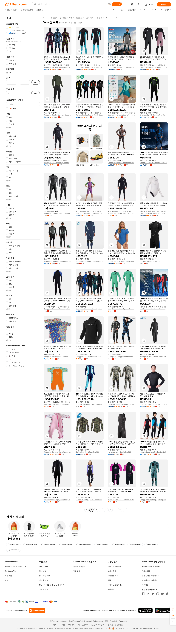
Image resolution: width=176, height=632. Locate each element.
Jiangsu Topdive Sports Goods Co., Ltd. (90, 115)
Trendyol (113, 621)
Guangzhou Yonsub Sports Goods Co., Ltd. (122, 213)
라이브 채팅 (112, 571)
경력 (6, 580)
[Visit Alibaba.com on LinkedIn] (148, 593)
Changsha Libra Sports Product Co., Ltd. (57, 404)
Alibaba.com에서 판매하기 (151, 566)
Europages (123, 621)
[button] (109, 4)
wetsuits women (49, 544)
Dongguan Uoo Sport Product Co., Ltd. (90, 261)
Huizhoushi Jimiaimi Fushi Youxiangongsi (154, 309)
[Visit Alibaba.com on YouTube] (162, 593)
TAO (106, 621)
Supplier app (87, 610)
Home (45, 18)
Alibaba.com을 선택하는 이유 (15, 566)
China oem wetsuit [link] (112, 18)
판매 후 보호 (43, 580)
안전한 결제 (43, 566)
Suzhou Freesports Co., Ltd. (150, 261)
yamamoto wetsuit (85, 544)
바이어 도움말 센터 (115, 566)
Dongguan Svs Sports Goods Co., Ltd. (154, 67)
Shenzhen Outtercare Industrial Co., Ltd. (122, 404)
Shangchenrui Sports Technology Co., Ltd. (57, 261)
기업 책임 (8, 576)
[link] (173, 609)
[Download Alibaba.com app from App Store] (145, 610)
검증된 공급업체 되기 (150, 580)
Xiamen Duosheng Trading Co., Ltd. (153, 452)
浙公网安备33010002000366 (127, 628)
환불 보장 (42, 571)
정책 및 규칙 (43, 589)
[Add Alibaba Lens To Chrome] (37, 610)
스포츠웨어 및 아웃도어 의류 (61, 18)
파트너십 (145, 585)
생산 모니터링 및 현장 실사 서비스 (51, 585)
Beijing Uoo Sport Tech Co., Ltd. (87, 452)
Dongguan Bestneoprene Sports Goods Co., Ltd (57, 357)
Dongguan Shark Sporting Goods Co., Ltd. (57, 163)
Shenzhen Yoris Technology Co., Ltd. (153, 404)
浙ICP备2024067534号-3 (149, 628)
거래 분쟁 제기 (113, 576)
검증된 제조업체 (79, 566)
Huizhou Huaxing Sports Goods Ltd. (89, 500)
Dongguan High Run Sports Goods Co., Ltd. (90, 357)
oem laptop (152, 544)
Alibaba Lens (18, 610)
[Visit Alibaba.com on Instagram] (157, 593)
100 (120, 510)
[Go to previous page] (86, 510)
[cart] (140, 5)
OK (35, 82)
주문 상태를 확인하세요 (150, 576)
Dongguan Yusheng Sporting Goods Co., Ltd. (57, 213)
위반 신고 (111, 589)
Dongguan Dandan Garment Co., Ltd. (57, 115)
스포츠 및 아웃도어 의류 (84, 18)
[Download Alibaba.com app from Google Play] (163, 610)
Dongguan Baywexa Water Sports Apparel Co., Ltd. (57, 67)
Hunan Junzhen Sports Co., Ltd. (119, 452)
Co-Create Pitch (11, 571)
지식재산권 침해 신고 (115, 585)
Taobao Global (98, 621)
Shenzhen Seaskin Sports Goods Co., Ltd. (154, 163)
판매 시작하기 (147, 571)
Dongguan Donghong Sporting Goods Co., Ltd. (154, 500)
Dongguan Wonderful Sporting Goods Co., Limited (57, 309)
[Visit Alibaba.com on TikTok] (167, 593)
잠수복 (99, 18)
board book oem (31, 544)
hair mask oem (136, 544)
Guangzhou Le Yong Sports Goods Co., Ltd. (122, 115)
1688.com (63, 621)
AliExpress (54, 621)
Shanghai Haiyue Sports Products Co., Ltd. (154, 357)
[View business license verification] (109, 628)
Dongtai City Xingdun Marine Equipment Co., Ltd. (90, 404)
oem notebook (120, 544)
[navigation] (23, 264)
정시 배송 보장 (44, 576)
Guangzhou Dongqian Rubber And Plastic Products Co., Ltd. (122, 357)
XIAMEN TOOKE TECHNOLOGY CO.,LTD (122, 500)
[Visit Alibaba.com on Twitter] (152, 593)
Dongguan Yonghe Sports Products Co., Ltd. (122, 163)
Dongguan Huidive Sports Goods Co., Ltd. (122, 67)
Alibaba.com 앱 (108, 610)
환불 (109, 580)
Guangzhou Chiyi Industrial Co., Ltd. (121, 261)
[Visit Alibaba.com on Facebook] (143, 593)
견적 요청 (76, 571)
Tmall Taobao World (76, 621)
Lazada (88, 621)
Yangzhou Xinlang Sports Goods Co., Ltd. (90, 213)
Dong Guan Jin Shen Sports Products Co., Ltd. (122, 309)
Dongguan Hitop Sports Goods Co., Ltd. (154, 213)
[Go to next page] (125, 510)
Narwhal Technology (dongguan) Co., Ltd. (57, 500)
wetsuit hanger (67, 544)
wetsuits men (14, 550)
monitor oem (14, 544)
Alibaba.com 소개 (11, 561)
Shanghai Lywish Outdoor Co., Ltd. (152, 115)
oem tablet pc (103, 544)
